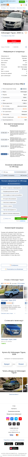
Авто (8, 7)
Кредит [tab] (7, 364)
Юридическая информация (14, 414)
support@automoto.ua (14, 432)
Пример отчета (8, 218)
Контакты (14, 408)
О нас (14, 406)
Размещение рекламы (14, 411)
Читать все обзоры (13, 394)
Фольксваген (13, 7)
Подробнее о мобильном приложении (14, 440)
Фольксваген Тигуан (21, 7)
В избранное (14, 265)
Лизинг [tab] (21, 364)
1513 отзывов (20, 283)
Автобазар (3, 7)
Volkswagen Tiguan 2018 (8, 300)
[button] (26, 5)
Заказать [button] (22, 1)
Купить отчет (22, 218)
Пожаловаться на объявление (15, 269)
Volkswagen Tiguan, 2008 (8, 339)
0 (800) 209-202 (14, 428)
